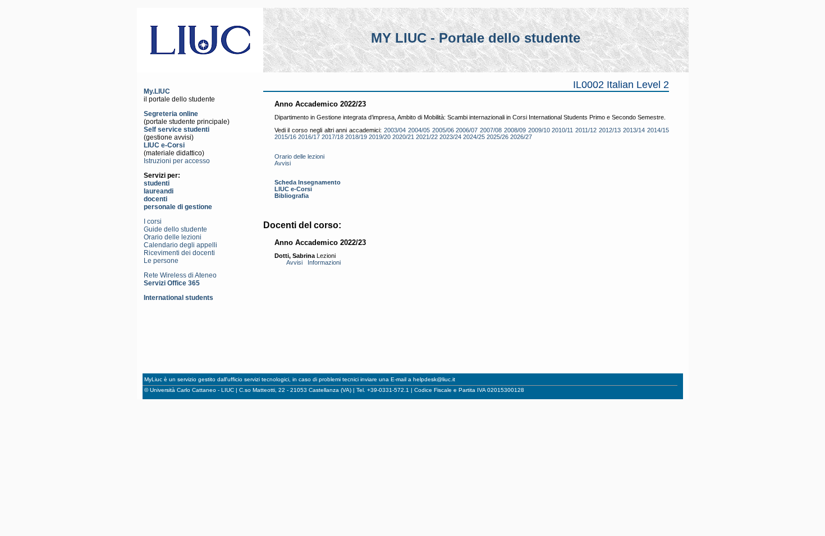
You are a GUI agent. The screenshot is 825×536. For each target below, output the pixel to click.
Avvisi (282, 163)
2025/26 (497, 136)
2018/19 (356, 136)
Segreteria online (171, 114)
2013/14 (634, 130)
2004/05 (419, 130)
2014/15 (658, 130)
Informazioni (324, 262)
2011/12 (586, 130)
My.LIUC (157, 91)
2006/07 (467, 130)
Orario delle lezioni (172, 237)
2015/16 (285, 136)
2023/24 (450, 136)
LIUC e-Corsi (164, 145)
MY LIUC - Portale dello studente (475, 37)
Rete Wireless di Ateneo (180, 275)
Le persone (161, 261)
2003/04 (395, 130)
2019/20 (380, 136)
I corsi (153, 221)
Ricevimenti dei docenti (179, 253)
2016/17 (309, 136)
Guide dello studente (175, 229)
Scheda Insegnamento (307, 182)
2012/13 (610, 130)
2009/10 (539, 130)
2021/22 (427, 136)
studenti (156, 183)
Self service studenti (176, 129)
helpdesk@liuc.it (434, 379)
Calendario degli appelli (180, 245)
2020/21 (403, 136)
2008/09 (515, 130)
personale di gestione (178, 207)
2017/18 (332, 136)
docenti (155, 199)
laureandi (158, 191)
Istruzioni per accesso (177, 161)
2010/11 (562, 130)
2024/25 (474, 136)
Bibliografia (291, 195)
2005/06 (443, 130)
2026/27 (521, 136)
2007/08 (491, 130)
